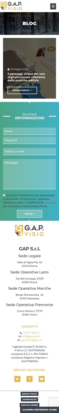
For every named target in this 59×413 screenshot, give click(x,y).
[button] (53, 6)
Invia (29, 213)
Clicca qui (50, 202)
